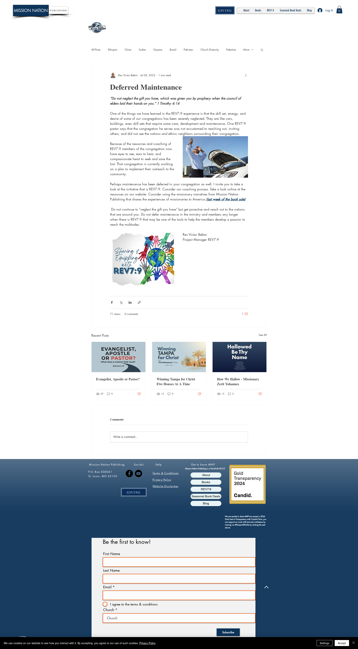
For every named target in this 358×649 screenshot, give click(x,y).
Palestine (231, 49)
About (206, 475)
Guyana (157, 49)
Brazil (173, 49)
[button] (339, 9)
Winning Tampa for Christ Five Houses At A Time (176, 381)
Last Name (111, 570)
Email (107, 587)
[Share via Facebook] (112, 302)
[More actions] (246, 75)
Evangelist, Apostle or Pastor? (118, 379)
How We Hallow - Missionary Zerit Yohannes (238, 381)
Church (108, 610)
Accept (342, 643)
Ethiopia (112, 49)
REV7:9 (206, 489)
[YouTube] (138, 473)
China (128, 49)
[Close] (353, 643)
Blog (206, 503)
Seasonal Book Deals (205, 496)
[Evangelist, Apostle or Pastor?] (118, 357)
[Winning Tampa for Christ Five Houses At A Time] (179, 357)
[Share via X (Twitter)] (121, 302)
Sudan (142, 49)
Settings (324, 643)
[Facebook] (129, 473)
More (246, 49)
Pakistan (188, 49)
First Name (111, 554)
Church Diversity (209, 49)
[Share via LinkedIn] (130, 302)
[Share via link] (139, 302)
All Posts (96, 49)
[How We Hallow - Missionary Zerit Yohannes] (239, 357)
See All (263, 335)
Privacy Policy (147, 643)
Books (206, 482)
